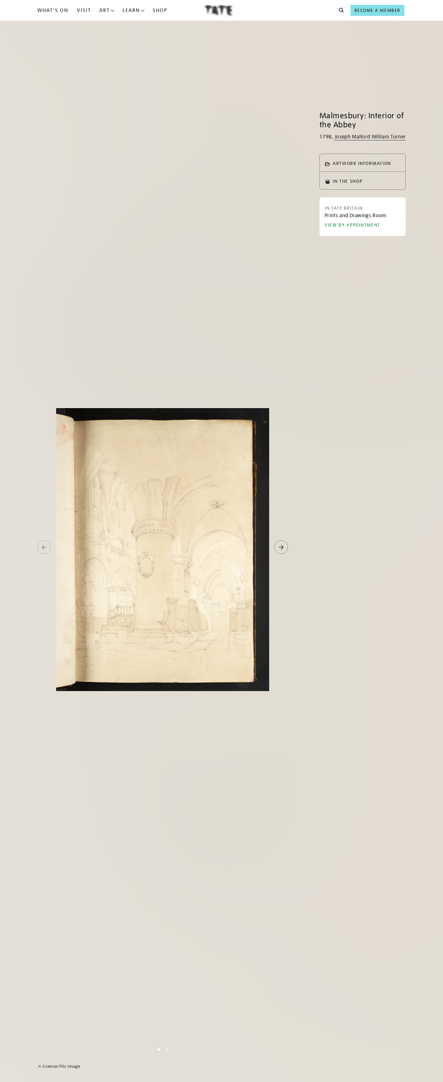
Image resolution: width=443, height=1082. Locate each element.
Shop (160, 10)
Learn (131, 10)
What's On (52, 10)
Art (104, 10)
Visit (84, 10)
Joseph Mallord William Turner (370, 137)
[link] (58, 1066)
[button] (339, 10)
